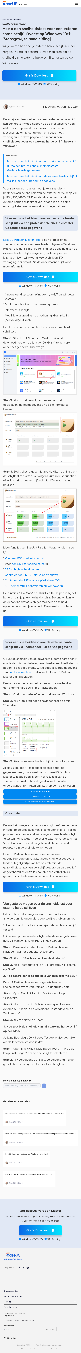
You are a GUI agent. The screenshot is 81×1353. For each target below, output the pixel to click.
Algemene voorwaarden (41, 1349)
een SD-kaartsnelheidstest (29, 564)
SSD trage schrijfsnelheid (40, 791)
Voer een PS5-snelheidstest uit (25, 558)
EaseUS (15, 3)
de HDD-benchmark (21, 672)
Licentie (29, 1349)
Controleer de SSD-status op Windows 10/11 (33, 580)
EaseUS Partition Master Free (22, 239)
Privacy (23, 1349)
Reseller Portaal (28, 1320)
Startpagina (6, 19)
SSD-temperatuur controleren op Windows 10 (34, 586)
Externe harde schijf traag (40, 796)
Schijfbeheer (17, 19)
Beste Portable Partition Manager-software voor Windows (29, 1174)
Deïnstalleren (55, 1349)
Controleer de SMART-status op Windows (31, 575)
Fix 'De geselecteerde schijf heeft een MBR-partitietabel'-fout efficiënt (34, 1113)
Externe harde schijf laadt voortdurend (40, 801)
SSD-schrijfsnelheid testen (22, 569)
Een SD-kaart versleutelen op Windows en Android (26, 1154)
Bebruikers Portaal (12, 1320)
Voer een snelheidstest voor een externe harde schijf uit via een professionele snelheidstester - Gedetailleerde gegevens (41, 166)
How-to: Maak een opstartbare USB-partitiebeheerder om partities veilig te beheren (40, 1134)
